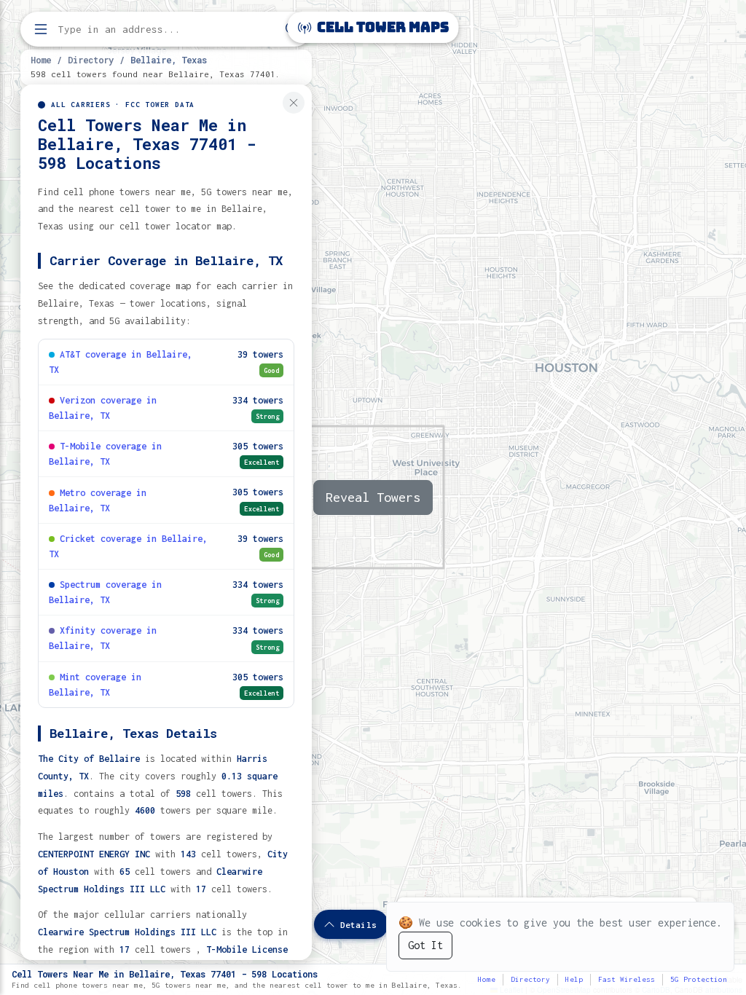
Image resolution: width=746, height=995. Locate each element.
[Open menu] (40, 29)
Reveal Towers (373, 497)
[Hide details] (294, 103)
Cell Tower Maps (381, 27)
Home (41, 60)
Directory (91, 60)
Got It (425, 945)
